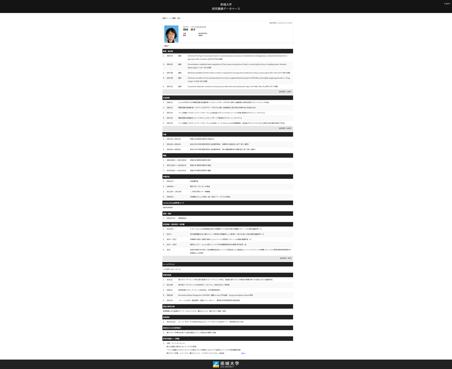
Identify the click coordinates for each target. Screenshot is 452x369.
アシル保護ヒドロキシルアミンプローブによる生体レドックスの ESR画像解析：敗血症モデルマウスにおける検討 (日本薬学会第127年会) (231, 123)
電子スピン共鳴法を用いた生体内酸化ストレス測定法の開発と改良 (191, 332)
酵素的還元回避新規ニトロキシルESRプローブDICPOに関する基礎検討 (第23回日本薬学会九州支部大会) (217, 107)
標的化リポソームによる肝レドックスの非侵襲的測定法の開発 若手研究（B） (219, 244)
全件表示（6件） (286, 258)
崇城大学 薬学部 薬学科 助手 (200, 160)
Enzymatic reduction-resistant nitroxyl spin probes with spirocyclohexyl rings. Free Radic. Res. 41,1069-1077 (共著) (233, 86)
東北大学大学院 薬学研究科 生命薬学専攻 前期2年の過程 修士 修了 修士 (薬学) (219, 144)
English (447, 3)
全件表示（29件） (286, 91)
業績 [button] (166, 46)
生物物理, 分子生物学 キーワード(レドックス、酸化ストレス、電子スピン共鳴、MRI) (194, 311)
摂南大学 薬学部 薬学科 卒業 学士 (202, 139)
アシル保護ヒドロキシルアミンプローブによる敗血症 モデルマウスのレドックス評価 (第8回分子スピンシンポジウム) (221, 112)
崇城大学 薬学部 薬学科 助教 (200, 165)
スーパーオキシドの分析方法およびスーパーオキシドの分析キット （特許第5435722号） (211, 322)
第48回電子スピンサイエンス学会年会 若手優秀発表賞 (199, 290)
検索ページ (166, 18)
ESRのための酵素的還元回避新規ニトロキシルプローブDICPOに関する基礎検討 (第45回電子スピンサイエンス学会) (223, 102)
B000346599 (168, 207)
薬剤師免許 (182, 218)
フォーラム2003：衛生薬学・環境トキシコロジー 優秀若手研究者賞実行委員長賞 (209, 300)
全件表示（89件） (286, 128)
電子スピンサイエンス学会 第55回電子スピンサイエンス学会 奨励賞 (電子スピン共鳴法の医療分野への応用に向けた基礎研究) (225, 279)
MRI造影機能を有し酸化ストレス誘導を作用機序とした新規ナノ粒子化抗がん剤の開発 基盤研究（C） (227, 234)
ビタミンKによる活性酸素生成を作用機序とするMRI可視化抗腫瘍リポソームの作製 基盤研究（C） (226, 229)
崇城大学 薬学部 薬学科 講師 (200, 170)
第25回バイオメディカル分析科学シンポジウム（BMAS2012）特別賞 (204, 285)
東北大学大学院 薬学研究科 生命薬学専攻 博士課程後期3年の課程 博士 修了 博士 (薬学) (222, 149)
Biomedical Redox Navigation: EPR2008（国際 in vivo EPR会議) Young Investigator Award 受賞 (215, 295)
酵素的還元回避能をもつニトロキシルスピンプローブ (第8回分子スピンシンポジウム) (210, 118)
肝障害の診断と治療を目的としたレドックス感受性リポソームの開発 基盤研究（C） (221, 239)
